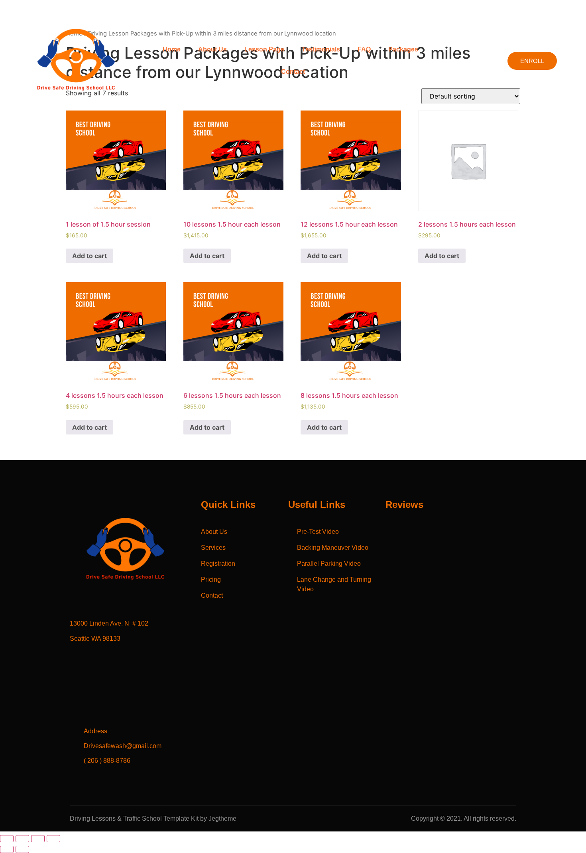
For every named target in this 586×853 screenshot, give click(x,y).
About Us (212, 49)
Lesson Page (264, 49)
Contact (293, 71)
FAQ (364, 49)
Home (172, 49)
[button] (405, 49)
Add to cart (89, 256)
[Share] (22, 838)
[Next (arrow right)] (22, 849)
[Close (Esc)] (7, 838)
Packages (403, 49)
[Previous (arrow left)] (7, 849)
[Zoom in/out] (53, 838)
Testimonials (321, 49)
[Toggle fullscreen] (38, 838)
